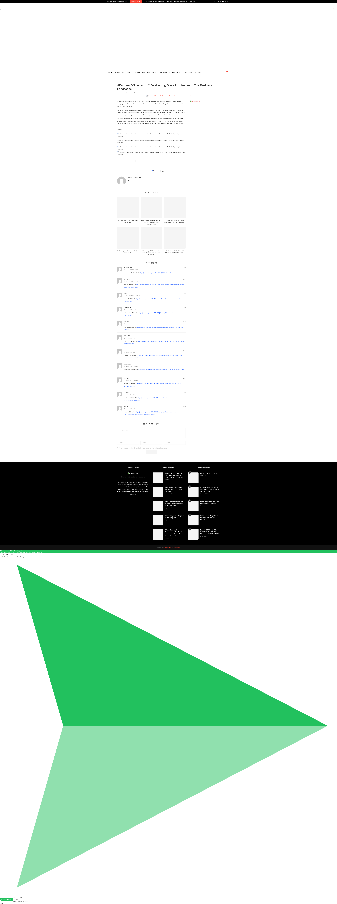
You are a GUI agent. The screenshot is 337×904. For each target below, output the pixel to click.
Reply (184, 267)
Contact (198, 72)
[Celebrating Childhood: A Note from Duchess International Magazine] (151, 238)
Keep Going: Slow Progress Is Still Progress (174, 517)
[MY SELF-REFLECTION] (193, 477)
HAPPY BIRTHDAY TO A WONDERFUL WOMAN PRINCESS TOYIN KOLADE (209, 532)
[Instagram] (218, 1)
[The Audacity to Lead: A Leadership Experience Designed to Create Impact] (158, 477)
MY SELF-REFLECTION (208, 473)
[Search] (229, 72)
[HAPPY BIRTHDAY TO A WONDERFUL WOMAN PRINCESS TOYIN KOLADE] (193, 534)
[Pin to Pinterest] (159, 171)
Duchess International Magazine (171, 547)
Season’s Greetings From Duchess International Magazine (209, 518)
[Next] (145, 1)
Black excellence (160, 161)
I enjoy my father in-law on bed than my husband (209, 502)
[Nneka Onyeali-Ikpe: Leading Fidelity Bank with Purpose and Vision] (175, 207)
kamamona (128, 267)
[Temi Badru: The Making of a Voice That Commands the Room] (158, 492)
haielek (127, 350)
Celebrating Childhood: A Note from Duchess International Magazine (151, 252)
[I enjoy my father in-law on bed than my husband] (193, 506)
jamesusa (127, 364)
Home (110, 72)
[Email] (225, 1)
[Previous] (143, 1)
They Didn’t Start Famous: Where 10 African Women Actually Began (174, 503)
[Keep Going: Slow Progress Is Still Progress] (158, 520)
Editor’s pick (163, 72)
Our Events (151, 72)
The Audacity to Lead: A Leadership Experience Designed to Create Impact (174, 475)
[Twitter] (216, 1)
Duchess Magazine (124, 92)
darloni (127, 279)
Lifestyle (187, 72)
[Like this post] (153, 171)
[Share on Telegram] (161, 171)
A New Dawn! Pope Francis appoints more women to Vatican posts (209, 489)
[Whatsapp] (227, 1)
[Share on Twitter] (157, 171)
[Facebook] (214, 1)
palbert (127, 335)
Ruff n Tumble (172, 161)
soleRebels (121, 164)
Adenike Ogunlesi (123, 161)
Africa (132, 161)
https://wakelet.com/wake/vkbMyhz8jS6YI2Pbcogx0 (155, 273)
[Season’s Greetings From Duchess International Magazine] (193, 520)
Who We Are (119, 72)
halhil (126, 406)
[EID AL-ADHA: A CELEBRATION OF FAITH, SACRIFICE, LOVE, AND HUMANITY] (175, 238)
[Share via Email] (162, 171)
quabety (127, 392)
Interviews (139, 72)
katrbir (127, 321)
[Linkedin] (220, 1)
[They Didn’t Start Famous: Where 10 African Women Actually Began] (158, 506)
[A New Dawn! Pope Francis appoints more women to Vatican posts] (193, 492)
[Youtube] (223, 1)
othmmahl (128, 307)
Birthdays (176, 72)
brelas (126, 293)
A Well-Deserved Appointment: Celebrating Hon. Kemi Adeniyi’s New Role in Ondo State (174, 533)
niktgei (126, 378)
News (129, 72)
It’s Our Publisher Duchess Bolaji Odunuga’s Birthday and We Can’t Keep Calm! (170, 1)
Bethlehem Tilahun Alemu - (145, 161)
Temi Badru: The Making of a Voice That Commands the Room (174, 489)
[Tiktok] (229, 1)
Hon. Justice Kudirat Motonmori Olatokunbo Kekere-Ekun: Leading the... (151, 222)
